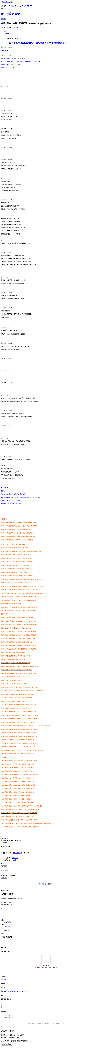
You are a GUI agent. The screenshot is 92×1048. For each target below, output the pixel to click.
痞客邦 (15, 853)
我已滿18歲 (4, 1044)
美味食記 (15, 858)
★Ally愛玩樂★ (10, 13)
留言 (18, 853)
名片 (5, 35)
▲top (2, 863)
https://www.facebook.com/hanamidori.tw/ (13, 67)
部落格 (6, 33)
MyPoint (3, 979)
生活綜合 (15, 27)
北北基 (14, 860)
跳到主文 (3, 19)
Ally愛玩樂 (4, 842)
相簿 (5, 31)
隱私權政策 (56, 1023)
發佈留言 (3, 877)
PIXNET (33, 1023)
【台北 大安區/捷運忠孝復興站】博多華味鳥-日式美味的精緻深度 (35, 43)
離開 (10, 1044)
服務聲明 (63, 1023)
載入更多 (3, 866)
